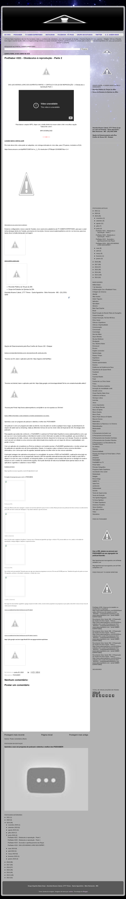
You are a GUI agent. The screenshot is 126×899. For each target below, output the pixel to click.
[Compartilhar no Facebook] (37, 672)
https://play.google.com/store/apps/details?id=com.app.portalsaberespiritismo (26, 639)
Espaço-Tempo (97, 355)
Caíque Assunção (98, 315)
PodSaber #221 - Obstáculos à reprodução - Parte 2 (24, 837)
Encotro (95, 348)
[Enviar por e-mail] (32, 672)
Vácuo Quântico (97, 507)
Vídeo (94, 512)
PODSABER (16, 675)
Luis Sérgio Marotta (99, 407)
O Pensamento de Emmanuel (102, 435)
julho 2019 (11, 832)
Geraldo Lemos (97, 391)
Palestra (95, 449)
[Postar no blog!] (33, 672)
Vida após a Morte (98, 509)
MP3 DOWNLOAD (46, 131)
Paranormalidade (98, 451)
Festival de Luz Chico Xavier (101, 381)
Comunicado (96, 329)
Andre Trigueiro (97, 299)
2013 (8, 875)
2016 (8, 867)
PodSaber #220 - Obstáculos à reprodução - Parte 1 (24, 840)
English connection (98, 350)
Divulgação (96, 341)
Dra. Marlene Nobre (99, 343)
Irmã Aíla (95, 400)
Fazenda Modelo (98, 376)
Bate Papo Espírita (98, 308)
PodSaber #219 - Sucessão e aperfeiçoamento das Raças (26, 842)
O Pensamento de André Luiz (102, 433)
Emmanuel (96, 346)
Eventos (95, 365)
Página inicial (46, 735)
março (98, 253)
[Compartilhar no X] (35, 672)
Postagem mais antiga (78, 735)
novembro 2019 (13, 825)
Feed (94, 379)
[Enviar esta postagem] (28, 672)
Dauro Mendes (97, 336)
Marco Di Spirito (97, 409)
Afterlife (95, 294)
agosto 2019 (12, 830)
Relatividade (96, 474)
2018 (8, 862)
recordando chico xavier (100, 471)
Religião (95, 476)
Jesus (94, 402)
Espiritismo (96, 358)
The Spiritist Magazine (99, 497)
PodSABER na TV (98, 462)
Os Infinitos (96, 446)
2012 (8, 877)
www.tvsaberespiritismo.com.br (60, 231)
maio (98, 248)
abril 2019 (11, 851)
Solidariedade (97, 488)
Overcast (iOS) (8, 567)
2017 (8, 865)
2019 (8, 822)
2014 (8, 872)
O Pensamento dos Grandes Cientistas (105, 438)
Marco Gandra (97, 412)
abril (97, 251)
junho (98, 228)
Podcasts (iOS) (8, 504)
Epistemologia (97, 353)
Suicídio (95, 490)
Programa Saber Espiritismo (101, 469)
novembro (99, 218)
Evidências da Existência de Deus (103, 367)
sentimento (96, 486)
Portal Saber (96, 464)
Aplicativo (95, 301)
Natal (94, 431)
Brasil (94, 310)
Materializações (97, 426)
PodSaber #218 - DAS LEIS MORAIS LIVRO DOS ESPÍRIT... (26, 845)
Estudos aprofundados (100, 362)
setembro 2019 (13, 827)
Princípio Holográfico (99, 467)
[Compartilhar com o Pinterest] (39, 672)
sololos (71, 891)
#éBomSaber (97, 285)
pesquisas (96, 457)
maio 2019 (11, 848)
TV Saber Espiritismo (99, 502)
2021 (8, 817)
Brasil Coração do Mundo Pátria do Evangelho (107, 313)
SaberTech (96, 483)
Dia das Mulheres (98, 339)
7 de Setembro (97, 287)
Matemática (96, 421)
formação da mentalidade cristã (102, 388)
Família (95, 374)
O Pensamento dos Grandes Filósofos (104, 440)
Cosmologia (96, 332)
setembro (99, 221)
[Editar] (69, 298)
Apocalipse (96, 303)
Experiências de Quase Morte (102, 369)
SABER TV (96, 481)
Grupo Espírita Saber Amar (101, 393)
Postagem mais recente (14, 735)
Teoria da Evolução (99, 495)
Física (94, 383)
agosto (98, 223)
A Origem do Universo (99, 292)
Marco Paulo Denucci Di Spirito (102, 416)
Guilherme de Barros (99, 395)
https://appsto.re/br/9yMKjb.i (42, 359)
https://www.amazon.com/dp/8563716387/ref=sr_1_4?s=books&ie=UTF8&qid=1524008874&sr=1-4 (36, 149)
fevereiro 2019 (13, 856)
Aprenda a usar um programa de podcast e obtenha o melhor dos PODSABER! (33, 747)
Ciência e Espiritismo (99, 322)
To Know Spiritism (98, 500)
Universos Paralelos (99, 505)
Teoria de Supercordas (100, 493)
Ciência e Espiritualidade (100, 325)
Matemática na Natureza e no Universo (105, 424)
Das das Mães (97, 334)
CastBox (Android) (10, 599)
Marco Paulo (96, 414)
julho (98, 226)
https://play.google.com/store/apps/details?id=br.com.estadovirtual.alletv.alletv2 (61, 383)
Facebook (96, 372)
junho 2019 (12, 835)
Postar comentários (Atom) (18, 739)
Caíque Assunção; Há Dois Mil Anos (104, 318)
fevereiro (99, 256)
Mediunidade (97, 428)
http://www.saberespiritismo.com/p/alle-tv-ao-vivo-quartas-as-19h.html (40, 407)
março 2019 (12, 853)
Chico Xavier (96, 320)
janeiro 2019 (12, 859)
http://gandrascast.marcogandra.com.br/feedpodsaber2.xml (21, 471)
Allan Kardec (96, 296)
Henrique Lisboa (98, 398)
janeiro (98, 258)
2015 (8, 870)
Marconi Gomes (97, 419)
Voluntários (96, 514)
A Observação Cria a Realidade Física (104, 289)
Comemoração (97, 327)
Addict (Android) (9, 536)
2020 (8, 820)
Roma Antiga (97, 479)
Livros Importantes (98, 405)
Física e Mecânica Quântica (101, 386)
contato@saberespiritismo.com (98, 41)
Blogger (85, 891)
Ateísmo (95, 306)
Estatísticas (96, 360)
